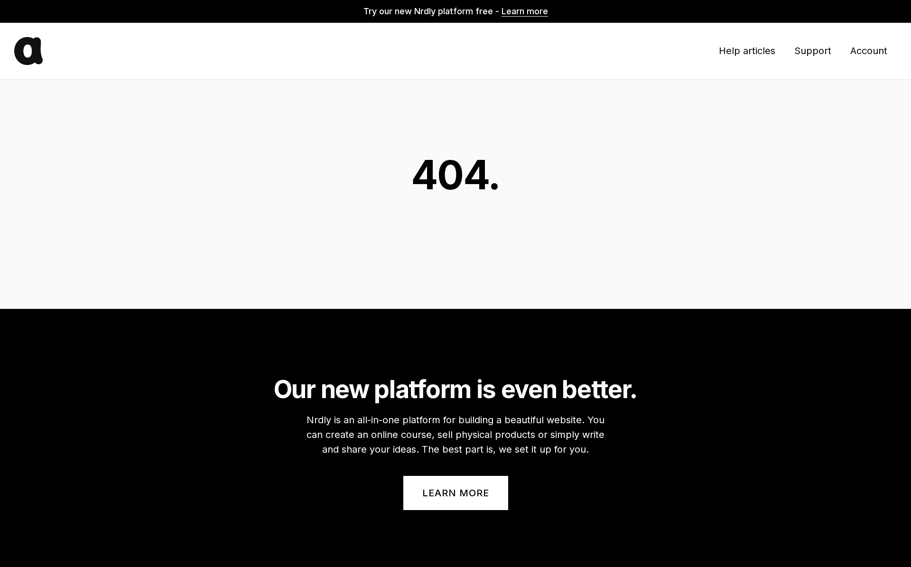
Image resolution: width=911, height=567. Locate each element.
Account (868, 50)
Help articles (747, 50)
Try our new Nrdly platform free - (455, 11)
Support (812, 50)
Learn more (455, 493)
